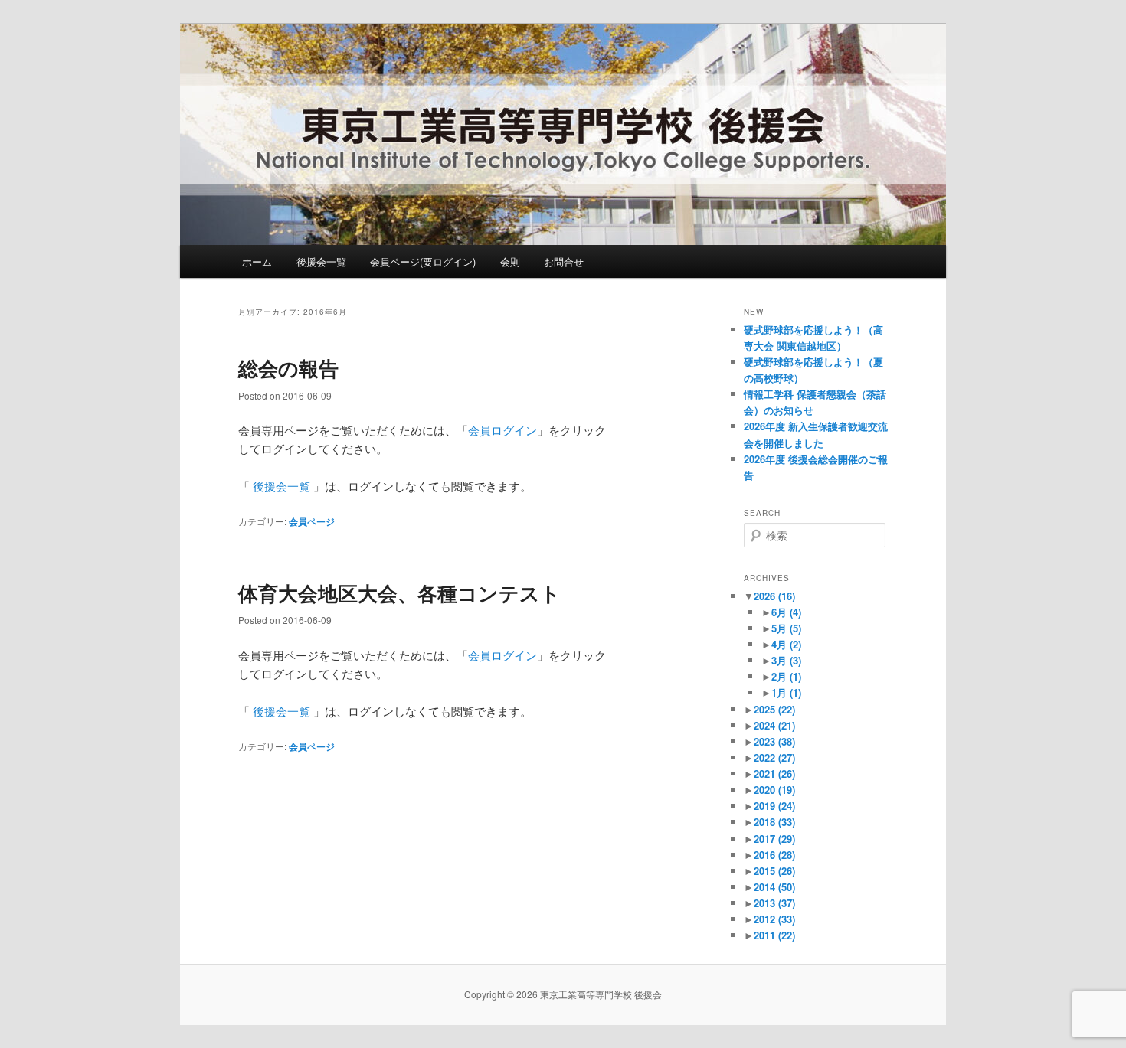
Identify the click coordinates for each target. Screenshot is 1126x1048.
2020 (774, 789)
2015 (774, 871)
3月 (786, 660)
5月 (786, 628)
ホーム (257, 261)
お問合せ (564, 261)
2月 (786, 676)
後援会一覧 (321, 261)
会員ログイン (502, 430)
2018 (774, 822)
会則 (510, 261)
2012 (774, 919)
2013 (774, 903)
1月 (786, 692)
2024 (774, 725)
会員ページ (312, 521)
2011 (774, 935)
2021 (774, 773)
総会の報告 (288, 368)
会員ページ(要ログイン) (423, 261)
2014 (774, 887)
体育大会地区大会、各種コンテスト (399, 593)
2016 (774, 854)
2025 (774, 709)
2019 (774, 805)
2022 (774, 757)
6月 (786, 612)
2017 (774, 838)
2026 (774, 596)
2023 (774, 741)
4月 (786, 644)
